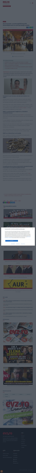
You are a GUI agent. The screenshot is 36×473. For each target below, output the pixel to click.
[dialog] (18, 236)
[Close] (33, 229)
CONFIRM (11, 240)
